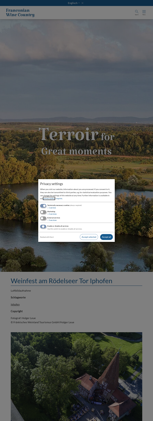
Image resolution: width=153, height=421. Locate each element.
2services (52, 214)
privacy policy (49, 198)
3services (52, 220)
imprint (59, 198)
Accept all (106, 237)
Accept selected (89, 237)
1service (51, 207)
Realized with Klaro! (47, 237)
